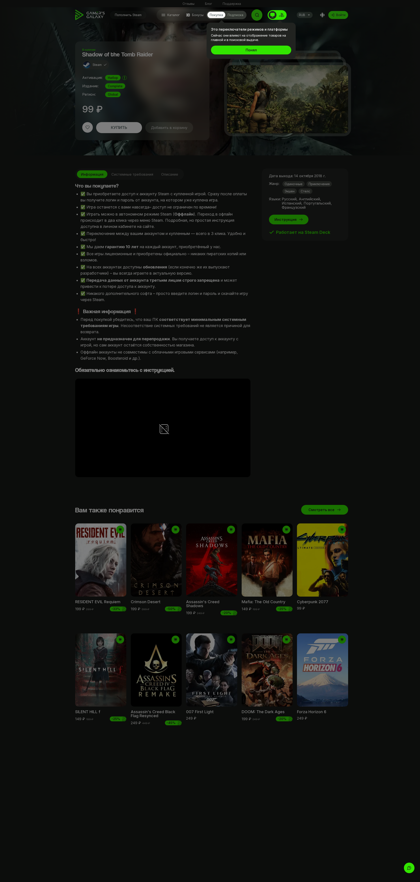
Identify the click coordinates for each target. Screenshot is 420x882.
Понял (251, 50)
